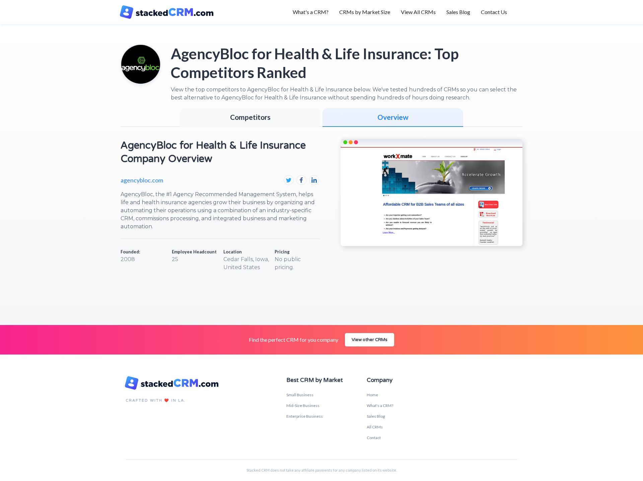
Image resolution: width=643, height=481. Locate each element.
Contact (374, 437)
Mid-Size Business (302, 405)
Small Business (299, 394)
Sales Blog (458, 12)
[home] (170, 12)
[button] (365, 12)
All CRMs (375, 426)
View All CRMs (418, 12)
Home (372, 394)
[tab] (393, 117)
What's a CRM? (311, 12)
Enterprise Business (304, 416)
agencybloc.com (142, 180)
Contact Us (494, 12)
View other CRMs (369, 339)
